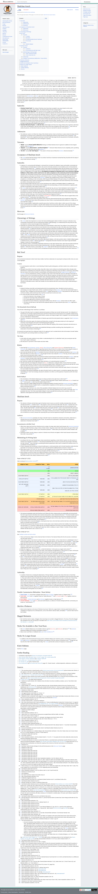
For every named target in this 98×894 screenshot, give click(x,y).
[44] (66, 378)
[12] (39, 150)
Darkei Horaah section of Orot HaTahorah (53, 670)
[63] (72, 447)
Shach (28, 596)
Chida (24, 157)
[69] (38, 522)
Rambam (31, 96)
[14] (36, 158)
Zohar (69, 302)
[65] (48, 454)
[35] (40, 328)
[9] (37, 147)
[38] (42, 354)
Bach (70, 380)
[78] (23, 556)
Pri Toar (65, 596)
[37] (69, 350)
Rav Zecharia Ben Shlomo (35, 663)
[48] (35, 386)
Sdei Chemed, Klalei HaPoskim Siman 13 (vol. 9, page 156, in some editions (36, 657)
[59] (33, 433)
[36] (48, 332)
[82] (25, 565)
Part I (54, 808)
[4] (69, 126)
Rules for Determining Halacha (88, 26)
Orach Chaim (24, 594)
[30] (39, 241)
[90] (66, 610)
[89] (34, 601)
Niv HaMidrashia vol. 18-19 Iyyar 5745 (48, 703)
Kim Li (45, 362)
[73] (76, 542)
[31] (25, 246)
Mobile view (28, 892)
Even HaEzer (24, 599)
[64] (58, 450)
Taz (31, 382)
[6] (73, 135)
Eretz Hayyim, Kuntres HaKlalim (26, 658)
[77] (74, 554)
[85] (42, 588)
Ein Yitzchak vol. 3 (23, 661)
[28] (33, 240)
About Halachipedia (13, 892)
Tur (47, 291)
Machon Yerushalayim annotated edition (41, 655)
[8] (32, 145)
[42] (38, 368)
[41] (64, 365)
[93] (53, 631)
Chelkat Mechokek (32, 599)
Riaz (41, 631)
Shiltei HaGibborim (48, 631)
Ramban (74, 352)
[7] (26, 136)
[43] (26, 373)
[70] (43, 528)
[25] (29, 228)
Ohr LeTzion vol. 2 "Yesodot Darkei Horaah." (29, 660)
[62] (36, 444)
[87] (52, 595)
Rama (24, 380)
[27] (47, 237)
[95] (72, 641)
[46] (23, 381)
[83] (38, 568)
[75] (70, 548)
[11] (44, 148)
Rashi (22, 640)
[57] (51, 429)
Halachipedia (8, 2)
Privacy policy (4, 892)
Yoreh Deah (23, 596)
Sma (36, 600)
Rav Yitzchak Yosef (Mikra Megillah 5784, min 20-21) (52, 741)
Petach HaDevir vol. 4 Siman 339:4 (63, 784)
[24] (49, 223)
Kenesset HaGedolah (68, 383)
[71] (32, 538)
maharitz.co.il (32, 687)
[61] (29, 442)
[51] (67, 404)
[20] (29, 196)
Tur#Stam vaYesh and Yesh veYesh (27, 534)
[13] (73, 150)
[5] (69, 127)
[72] (72, 541)
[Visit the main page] (7, 9)
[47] (50, 381)
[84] (39, 585)
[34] (31, 325)
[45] (40, 380)
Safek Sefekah (47, 195)
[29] (45, 240)
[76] (64, 551)
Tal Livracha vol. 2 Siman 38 (68, 790)
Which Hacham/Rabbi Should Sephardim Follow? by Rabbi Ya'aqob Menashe (45, 678)
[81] (76, 563)
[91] (69, 628)
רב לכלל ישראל (25, 679)
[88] (62, 598)
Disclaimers (21, 892)
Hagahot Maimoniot (59, 347)
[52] (35, 407)
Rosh (37, 96)
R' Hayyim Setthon (41, 658)
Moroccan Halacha (29, 214)
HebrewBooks (41, 869)
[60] (38, 441)
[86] (71, 594)
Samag (37, 347)
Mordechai (32, 347)
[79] (67, 559)
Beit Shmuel (41, 599)
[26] (24, 234)
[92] (47, 630)
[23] (24, 207)
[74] (39, 547)
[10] (48, 147)
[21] (48, 196)
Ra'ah (24, 628)
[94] (69, 639)
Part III (65, 808)
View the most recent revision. (49, 14)
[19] (60, 193)
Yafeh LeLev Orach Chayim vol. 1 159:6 (32, 837)
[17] (46, 186)
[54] (51, 408)
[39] (42, 359)
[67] (65, 514)
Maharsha (60, 628)
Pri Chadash (58, 596)
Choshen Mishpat (25, 600)
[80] (63, 563)
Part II (58, 808)
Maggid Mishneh (65, 272)
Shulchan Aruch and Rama (29, 12)
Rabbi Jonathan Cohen (30, 461)
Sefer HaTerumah (47, 347)
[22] (32, 201)
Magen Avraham (50, 594)
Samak (41, 347)
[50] (39, 404)
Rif (27, 96)
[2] (61, 109)
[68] (45, 519)
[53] (58, 407)
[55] (76, 411)
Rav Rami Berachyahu (39, 790)
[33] (78, 247)
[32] (47, 246)
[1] (24, 101)
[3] (44, 123)
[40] (65, 360)
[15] (35, 168)
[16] (40, 181)
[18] (76, 187)
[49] (51, 392)
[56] (38, 420)
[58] (26, 430)
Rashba (37, 352)
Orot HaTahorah (23, 663)
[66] (37, 460)
